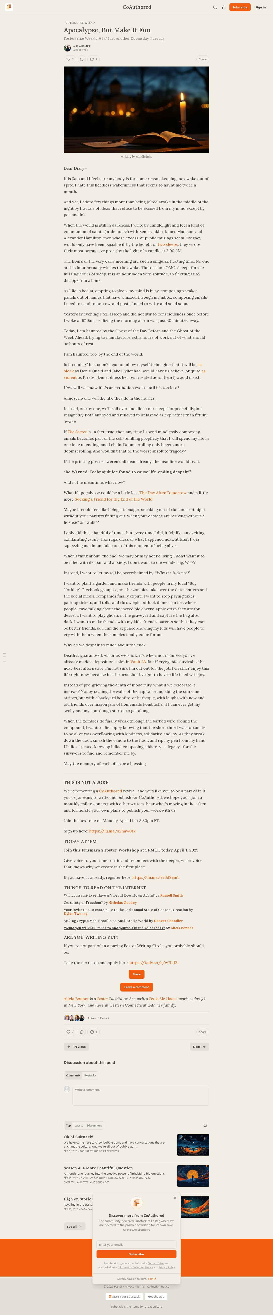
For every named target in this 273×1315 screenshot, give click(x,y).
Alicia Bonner (82, 46)
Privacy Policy (167, 1267)
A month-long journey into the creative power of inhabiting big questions (114, 1173)
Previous (79, 1047)
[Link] (58, 782)
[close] (175, 1198)
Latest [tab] (79, 1125)
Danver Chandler (168, 921)
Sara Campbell (90, 1209)
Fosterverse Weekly (80, 22)
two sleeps (168, 244)
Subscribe (240, 7)
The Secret (77, 431)
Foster (102, 998)
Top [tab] (68, 1125)
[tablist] (81, 1075)
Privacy (129, 1286)
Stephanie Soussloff (96, 1182)
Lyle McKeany (134, 1178)
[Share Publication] (224, 7)
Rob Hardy (86, 1151)
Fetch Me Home (163, 998)
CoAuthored (110, 790)
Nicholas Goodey (123, 902)
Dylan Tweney (76, 913)
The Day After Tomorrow (163, 492)
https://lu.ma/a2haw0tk (112, 830)
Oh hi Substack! (78, 1137)
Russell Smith (171, 895)
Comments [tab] (73, 1075)
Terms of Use (155, 1263)
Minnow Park (116, 1178)
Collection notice (158, 1286)
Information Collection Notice (135, 1267)
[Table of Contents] (4, 657)
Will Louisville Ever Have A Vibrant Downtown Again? (109, 895)
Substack (117, 1306)
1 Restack (103, 1018)
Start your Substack (126, 1296)
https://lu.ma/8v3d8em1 (155, 877)
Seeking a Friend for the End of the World (113, 499)
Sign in (260, 7)
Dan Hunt (87, 1178)
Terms (140, 1286)
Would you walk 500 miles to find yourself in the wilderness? (114, 928)
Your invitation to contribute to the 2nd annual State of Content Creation (126, 910)
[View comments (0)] (82, 59)
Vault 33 (138, 661)
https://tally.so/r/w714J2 (153, 962)
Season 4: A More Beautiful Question (98, 1168)
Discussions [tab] (94, 1125)
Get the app (156, 1296)
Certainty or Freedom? (83, 902)
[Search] (215, 7)
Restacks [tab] (90, 1075)
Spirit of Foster (109, 1151)
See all (72, 1226)
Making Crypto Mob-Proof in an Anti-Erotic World (106, 921)
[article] (136, 1146)
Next (196, 1047)
